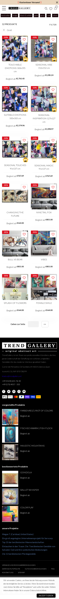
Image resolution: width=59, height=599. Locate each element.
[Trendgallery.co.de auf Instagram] (19, 391)
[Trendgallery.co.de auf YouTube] (24, 391)
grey (42, 15)
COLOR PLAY (26, 507)
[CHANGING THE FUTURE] (15, 196)
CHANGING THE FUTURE (15, 214)
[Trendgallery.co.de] (19, 8)
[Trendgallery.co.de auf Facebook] (3, 391)
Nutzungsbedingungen (36, 569)
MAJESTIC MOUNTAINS (32, 445)
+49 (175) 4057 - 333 (11, 384)
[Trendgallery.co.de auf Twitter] (8, 391)
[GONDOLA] (10, 479)
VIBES (44, 259)
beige (15, 15)
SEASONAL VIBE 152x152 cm (44, 66)
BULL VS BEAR (15, 259)
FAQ (52, 569)
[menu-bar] (4, 8)
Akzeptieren (46, 595)
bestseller (5, 15)
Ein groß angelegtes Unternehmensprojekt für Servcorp (27, 538)
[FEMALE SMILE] (44, 287)
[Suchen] (46, 8)
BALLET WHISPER (29, 490)
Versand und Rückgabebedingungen (19, 565)
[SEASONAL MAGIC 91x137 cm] (44, 149)
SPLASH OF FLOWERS (15, 303)
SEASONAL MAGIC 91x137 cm (44, 167)
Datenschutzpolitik (11, 569)
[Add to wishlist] (24, 39)
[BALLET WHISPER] (10, 496)
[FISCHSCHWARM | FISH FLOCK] (10, 435)
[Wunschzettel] (50, 8)
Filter (53, 25)
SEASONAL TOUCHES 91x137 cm (15, 167)
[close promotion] (57, 2)
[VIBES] (44, 243)
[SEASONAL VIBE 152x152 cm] (44, 49)
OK (45, 324)
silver (55, 15)
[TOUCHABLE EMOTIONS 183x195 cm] (15, 49)
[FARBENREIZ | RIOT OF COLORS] (10, 417)
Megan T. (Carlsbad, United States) (17, 534)
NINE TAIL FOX (44, 212)
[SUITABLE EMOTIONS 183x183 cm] (15, 99)
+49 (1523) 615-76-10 (11, 381)
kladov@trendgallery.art (12, 376)
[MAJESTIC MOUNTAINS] (10, 452)
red (48, 15)
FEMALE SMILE (44, 303)
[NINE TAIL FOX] (44, 196)
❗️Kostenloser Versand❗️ (29, 2)
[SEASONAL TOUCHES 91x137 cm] (15, 149)
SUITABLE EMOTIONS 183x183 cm (15, 116)
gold (36, 15)
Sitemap (21, 572)
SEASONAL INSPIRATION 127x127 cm (44, 118)
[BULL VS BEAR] (15, 243)
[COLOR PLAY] (10, 514)
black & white (26, 15)
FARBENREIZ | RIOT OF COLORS (36, 410)
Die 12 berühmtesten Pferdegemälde (19, 554)
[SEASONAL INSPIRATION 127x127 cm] (44, 99)
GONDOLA (26, 472)
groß (9, 30)
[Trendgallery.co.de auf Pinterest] (14, 391)
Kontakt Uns (7, 572)
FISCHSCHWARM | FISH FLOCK (36, 428)
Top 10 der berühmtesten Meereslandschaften (23, 542)
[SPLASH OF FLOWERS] (15, 287)
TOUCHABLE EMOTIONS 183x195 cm (15, 68)
